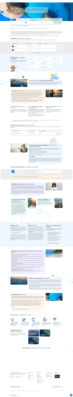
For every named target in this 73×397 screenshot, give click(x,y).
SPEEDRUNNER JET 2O (44, 334)
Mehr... (48, 28)
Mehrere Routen (26, 19)
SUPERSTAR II (31, 342)
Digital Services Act (39, 382)
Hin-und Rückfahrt (19, 19)
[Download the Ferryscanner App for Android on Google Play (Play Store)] (57, 377)
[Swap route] (26, 22)
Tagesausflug (35, 28)
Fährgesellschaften (31, 377)
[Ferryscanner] (13, 1)
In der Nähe (44, 28)
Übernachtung (40, 28)
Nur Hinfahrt (13, 19)
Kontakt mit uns (48, 375)
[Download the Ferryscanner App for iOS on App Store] (57, 375)
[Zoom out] (72, 351)
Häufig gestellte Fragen (49, 376)
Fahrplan (20, 28)
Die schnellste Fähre (29, 28)
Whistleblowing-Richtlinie (40, 380)
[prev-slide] (10, 171)
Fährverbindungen (15, 25)
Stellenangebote (39, 376)
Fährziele (29, 376)
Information (12, 28)
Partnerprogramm (39, 377)
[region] (36, 360)
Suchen (58, 22)
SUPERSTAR (31, 334)
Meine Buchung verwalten (49, 374)
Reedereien (16, 28)
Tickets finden (58, 46)
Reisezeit (24, 28)
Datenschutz (39, 381)
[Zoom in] (72, 350)
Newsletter (38, 375)
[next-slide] (27, 171)
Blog (28, 374)
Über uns (38, 374)
